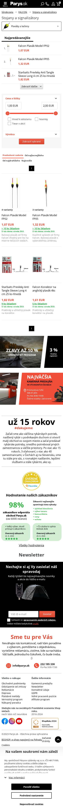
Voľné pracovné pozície (44, 696)
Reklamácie (8, 689)
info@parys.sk (20, 665)
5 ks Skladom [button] (39, 303)
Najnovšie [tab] (26, 160)
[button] (53, 4)
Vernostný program (12, 699)
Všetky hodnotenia (31, 545)
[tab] (31, 98)
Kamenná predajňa (42, 683)
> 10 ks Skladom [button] (10, 228)
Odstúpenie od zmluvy (14, 686)
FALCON (22, 12)
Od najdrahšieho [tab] (11, 160)
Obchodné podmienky (14, 683)
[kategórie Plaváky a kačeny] (31, 26)
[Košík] (58, 4)
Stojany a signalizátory (44, 12)
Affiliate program (41, 699)
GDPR (34, 693)
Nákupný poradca (11, 702)
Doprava (6, 693)
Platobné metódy (11, 696)
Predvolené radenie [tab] (13, 155)
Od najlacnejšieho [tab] (34, 155)
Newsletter (37, 686)
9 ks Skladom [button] (9, 303)
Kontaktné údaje (40, 689)
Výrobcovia (7, 12)
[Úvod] (18, 4)
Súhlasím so (17, 619)
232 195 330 (47, 664)
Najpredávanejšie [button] (17, 38)
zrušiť (35, 623)
